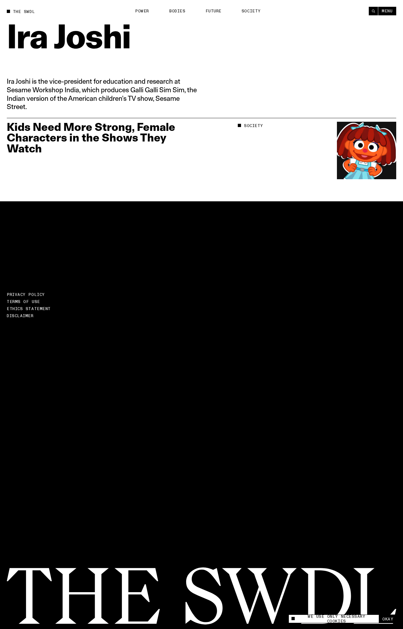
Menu (387, 11)
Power (142, 11)
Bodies (177, 11)
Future (213, 11)
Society (251, 11)
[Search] (373, 11)
